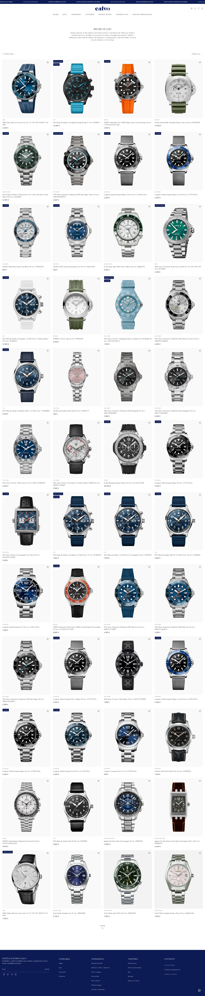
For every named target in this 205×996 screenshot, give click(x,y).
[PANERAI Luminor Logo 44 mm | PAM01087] (77, 305)
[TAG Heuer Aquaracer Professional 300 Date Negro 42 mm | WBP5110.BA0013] (26, 665)
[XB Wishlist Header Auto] (198, 8)
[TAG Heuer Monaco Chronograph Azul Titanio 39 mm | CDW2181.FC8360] (26, 521)
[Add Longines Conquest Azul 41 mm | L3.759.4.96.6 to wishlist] (149, 711)
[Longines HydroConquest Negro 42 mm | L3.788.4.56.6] (26, 737)
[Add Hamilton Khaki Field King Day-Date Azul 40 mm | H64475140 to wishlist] (98, 206)
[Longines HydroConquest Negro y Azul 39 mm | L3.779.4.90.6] (178, 161)
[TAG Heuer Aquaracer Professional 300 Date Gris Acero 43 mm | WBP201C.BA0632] (178, 305)
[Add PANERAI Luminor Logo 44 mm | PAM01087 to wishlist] (98, 278)
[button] (56, 13)
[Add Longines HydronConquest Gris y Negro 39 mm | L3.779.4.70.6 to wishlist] (98, 639)
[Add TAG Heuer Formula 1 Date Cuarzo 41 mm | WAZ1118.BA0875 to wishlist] (48, 423)
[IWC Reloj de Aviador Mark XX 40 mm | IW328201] (77, 807)
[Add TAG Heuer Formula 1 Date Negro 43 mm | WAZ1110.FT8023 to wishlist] (149, 639)
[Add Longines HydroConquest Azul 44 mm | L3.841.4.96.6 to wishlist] (48, 567)
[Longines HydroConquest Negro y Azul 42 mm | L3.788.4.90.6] (178, 665)
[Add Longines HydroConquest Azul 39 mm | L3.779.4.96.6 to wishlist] (98, 711)
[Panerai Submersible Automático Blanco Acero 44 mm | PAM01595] (178, 89)
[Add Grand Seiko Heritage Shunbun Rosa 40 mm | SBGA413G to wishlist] (200, 853)
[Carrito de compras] (202, 8)
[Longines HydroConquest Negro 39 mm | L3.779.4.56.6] (178, 449)
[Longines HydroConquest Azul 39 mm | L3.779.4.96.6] (77, 737)
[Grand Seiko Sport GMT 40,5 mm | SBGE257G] (128, 879)
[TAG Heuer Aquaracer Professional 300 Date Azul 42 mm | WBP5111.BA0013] (178, 593)
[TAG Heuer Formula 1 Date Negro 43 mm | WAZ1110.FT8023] (128, 665)
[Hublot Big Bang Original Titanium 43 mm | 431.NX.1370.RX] (128, 449)
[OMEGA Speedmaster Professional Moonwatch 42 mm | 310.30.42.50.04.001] (26, 807)
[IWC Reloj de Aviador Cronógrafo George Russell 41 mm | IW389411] (77, 89)
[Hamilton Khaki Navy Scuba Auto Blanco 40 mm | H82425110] (26, 233)
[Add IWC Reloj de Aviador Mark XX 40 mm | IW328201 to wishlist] (98, 781)
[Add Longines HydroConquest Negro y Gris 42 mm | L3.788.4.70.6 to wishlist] (149, 134)
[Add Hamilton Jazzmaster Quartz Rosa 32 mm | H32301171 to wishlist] (98, 351)
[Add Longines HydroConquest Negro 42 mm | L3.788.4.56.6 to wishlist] (48, 711)
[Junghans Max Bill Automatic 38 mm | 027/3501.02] (178, 951)
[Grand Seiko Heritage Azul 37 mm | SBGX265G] (77, 879)
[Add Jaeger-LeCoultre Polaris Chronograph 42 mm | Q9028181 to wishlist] (149, 781)
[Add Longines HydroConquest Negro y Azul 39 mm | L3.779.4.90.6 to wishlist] (200, 134)
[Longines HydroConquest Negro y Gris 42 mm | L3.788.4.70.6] (128, 161)
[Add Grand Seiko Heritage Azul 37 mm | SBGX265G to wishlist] (98, 853)
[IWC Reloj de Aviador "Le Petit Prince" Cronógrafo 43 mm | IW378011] (128, 521)
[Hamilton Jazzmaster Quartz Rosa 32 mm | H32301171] (77, 377)
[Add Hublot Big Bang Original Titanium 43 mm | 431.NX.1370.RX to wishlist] (149, 423)
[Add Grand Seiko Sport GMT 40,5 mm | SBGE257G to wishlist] (149, 853)
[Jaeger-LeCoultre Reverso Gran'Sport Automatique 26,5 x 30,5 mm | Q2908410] (178, 807)
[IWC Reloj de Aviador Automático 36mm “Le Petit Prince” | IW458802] (26, 377)
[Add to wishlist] (48, 925)
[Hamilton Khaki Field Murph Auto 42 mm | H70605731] (178, 737)
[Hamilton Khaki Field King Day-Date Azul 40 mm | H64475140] (77, 233)
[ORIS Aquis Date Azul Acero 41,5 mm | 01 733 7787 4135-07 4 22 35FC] (26, 89)
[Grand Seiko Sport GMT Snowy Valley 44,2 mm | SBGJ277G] (128, 233)
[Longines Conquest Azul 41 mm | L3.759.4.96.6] (128, 737)
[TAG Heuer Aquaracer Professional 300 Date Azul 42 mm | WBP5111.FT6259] (128, 593)
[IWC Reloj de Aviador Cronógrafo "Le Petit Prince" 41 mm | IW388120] (77, 521)
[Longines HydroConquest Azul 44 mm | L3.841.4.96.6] (26, 593)
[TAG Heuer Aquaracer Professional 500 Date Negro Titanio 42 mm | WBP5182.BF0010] (77, 161)
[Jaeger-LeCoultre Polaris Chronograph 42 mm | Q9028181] (128, 807)
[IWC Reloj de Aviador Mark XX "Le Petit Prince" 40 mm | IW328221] (178, 521)
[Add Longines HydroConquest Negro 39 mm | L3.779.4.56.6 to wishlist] (200, 423)
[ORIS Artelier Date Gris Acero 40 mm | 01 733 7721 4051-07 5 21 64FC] (26, 879)
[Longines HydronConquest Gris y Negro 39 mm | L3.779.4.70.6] (77, 665)
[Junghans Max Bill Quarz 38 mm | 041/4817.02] (77, 951)
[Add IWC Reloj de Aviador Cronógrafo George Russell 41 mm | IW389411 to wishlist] (98, 62)
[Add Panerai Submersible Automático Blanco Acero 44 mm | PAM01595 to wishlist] (200, 62)
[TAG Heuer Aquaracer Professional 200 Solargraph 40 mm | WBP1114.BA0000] (178, 377)
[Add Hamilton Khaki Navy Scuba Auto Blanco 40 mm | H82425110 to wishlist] (48, 206)
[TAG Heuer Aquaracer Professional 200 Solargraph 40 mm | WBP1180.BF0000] (128, 377)
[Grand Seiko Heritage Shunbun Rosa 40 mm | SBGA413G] (178, 879)
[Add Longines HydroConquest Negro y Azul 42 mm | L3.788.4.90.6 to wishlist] (200, 639)
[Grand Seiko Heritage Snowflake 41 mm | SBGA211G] (26, 951)
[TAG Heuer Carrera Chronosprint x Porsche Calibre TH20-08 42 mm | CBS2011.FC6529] (77, 449)
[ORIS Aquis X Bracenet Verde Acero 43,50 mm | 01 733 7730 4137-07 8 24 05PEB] (178, 233)
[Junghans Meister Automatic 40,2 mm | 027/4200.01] (128, 951)
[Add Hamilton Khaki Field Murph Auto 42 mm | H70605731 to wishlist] (200, 711)
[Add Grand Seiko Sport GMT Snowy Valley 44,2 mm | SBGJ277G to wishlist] (149, 206)
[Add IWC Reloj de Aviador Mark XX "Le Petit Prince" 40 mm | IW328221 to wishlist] (200, 495)
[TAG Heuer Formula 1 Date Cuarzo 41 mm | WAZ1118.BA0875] (26, 449)
